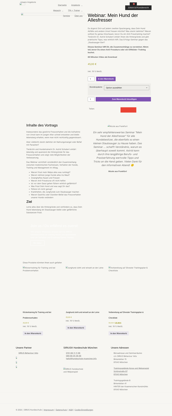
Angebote (75, 5)
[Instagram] (151, 410)
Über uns (78, 16)
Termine (66, 16)
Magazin (57, 10)
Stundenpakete (96, 87)
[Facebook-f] (147, 410)
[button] (123, 110)
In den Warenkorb (106, 79)
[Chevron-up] (155, 410)
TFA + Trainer (74, 10)
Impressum (49, 410)
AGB (71, 410)
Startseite (62, 5)
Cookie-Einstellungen (84, 410)
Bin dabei (37, 243)
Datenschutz (61, 410)
